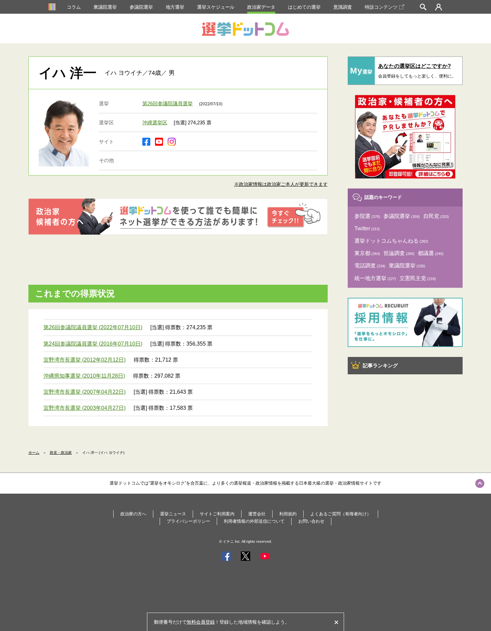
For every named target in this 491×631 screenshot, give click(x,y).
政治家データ (261, 7)
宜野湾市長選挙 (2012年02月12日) (84, 360)
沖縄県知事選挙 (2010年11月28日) (84, 376)
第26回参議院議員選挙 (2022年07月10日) (92, 327)
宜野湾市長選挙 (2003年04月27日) (84, 408)
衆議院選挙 (105, 7)
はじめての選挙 (304, 7)
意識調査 (342, 7)
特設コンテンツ (381, 7)
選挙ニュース (173, 513)
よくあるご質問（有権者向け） (340, 513)
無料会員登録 (201, 622)
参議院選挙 (141, 7)
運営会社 (257, 513)
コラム (74, 7)
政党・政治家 (61, 453)
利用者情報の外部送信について (254, 521)
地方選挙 (175, 7)
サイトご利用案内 (217, 513)
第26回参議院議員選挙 (167, 103)
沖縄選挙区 (154, 122)
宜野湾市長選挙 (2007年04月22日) (84, 392)
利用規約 (288, 513)
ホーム (33, 453)
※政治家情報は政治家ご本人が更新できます (281, 184)
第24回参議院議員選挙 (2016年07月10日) (92, 344)
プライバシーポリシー (188, 521)
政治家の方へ (133, 513)
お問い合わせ (311, 521)
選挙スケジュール (215, 7)
